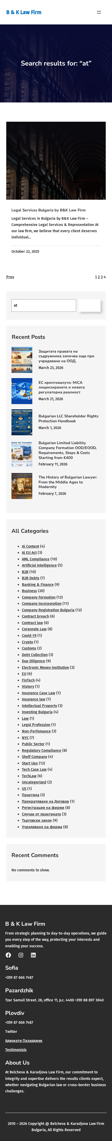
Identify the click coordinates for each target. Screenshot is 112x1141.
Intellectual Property (39, 705)
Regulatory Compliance (41, 750)
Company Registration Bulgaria (48, 610)
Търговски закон (37, 820)
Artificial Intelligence (39, 565)
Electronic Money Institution (45, 667)
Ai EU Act (29, 552)
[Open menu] (99, 12)
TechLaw (29, 776)
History (28, 686)
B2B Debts (30, 578)
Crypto (27, 642)
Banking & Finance (38, 584)
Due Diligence (33, 661)
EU (24, 673)
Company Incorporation (41, 603)
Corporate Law (34, 629)
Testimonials (16, 1050)
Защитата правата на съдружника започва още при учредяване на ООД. (66, 356)
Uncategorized (34, 782)
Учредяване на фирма (42, 827)
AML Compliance (35, 559)
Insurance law (33, 699)
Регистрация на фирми (43, 807)
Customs (29, 648)
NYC (25, 737)
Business (29, 590)
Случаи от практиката (41, 814)
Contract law (32, 622)
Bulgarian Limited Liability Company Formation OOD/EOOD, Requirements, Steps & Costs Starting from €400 (68, 450)
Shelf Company (34, 756)
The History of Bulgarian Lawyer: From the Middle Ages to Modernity (68, 482)
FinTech (28, 680)
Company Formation (38, 597)
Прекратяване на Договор (45, 801)
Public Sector (33, 744)
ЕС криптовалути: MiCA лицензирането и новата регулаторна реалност (62, 387)
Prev (10, 277)
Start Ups (30, 763)
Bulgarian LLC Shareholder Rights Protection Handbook (68, 419)
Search (89, 305)
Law (25, 718)
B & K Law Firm (23, 12)
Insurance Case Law (38, 693)
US (24, 788)
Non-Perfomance (36, 731)
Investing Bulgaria (37, 712)
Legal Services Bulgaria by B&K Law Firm (48, 210)
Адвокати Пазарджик (23, 1041)
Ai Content (30, 546)
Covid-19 (29, 635)
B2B (25, 571)
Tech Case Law (34, 769)
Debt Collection (35, 654)
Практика (30, 795)
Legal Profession (36, 724)
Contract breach (35, 616)
